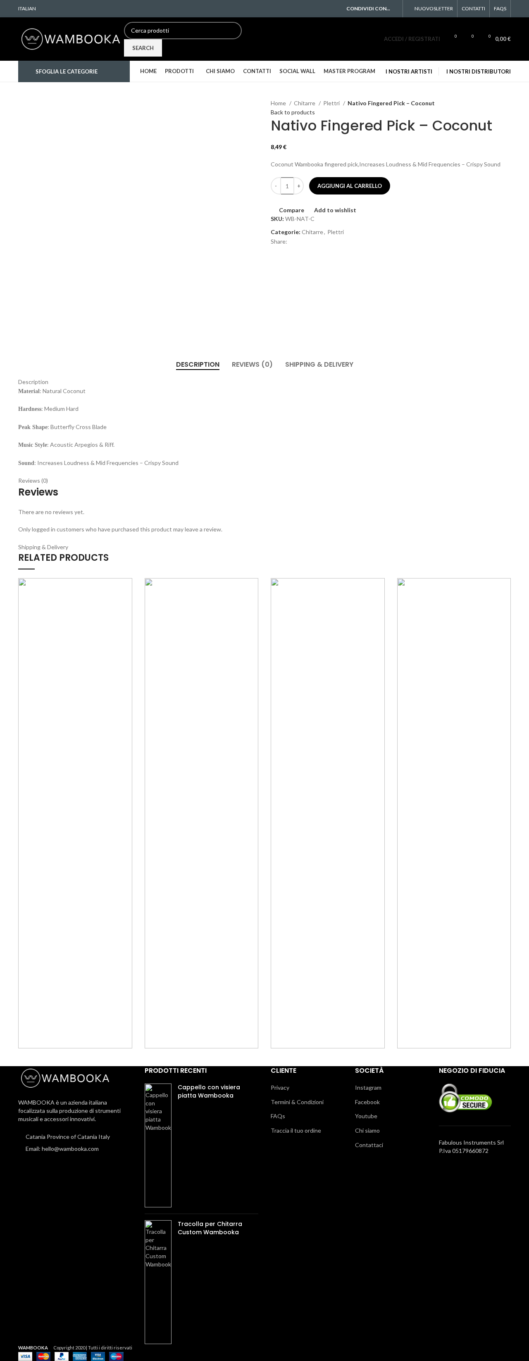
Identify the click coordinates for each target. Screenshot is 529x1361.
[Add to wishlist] (510, 590)
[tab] (197, 364)
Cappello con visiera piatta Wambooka (209, 1092)
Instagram (368, 1087)
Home (279, 103)
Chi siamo (367, 1130)
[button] (510, 609)
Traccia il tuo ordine (296, 1130)
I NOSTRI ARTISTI (409, 71)
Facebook (367, 1101)
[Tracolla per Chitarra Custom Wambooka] (158, 1282)
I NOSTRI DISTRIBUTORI (478, 71)
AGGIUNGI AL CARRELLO (349, 186)
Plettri (332, 103)
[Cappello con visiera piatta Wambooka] (158, 1145)
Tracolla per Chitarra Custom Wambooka (210, 1228)
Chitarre (305, 103)
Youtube (366, 1115)
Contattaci (369, 1144)
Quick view (510, 627)
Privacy (280, 1087)
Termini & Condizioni (297, 1101)
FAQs (278, 1115)
